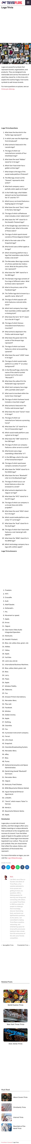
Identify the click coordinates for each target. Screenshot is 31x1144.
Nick (11, 877)
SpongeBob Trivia (8, 945)
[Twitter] (8, 867)
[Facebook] (3, 867)
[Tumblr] (22, 867)
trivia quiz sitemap (7, 89)
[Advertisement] (15, 25)
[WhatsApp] (18, 867)
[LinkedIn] (27, 867)
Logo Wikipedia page (14, 858)
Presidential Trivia (22, 945)
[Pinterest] (13, 867)
